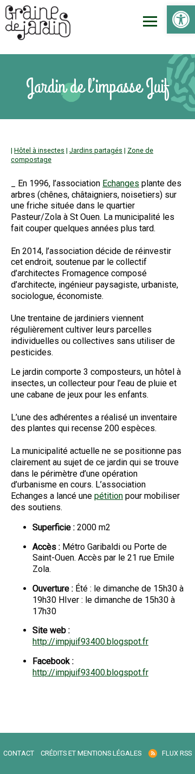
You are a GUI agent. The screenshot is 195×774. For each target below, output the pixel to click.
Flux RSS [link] (177, 753)
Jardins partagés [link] (95, 150)
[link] (181, 19)
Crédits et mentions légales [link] (91, 753)
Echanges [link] (120, 183)
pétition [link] (108, 496)
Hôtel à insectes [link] (39, 150)
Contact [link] (18, 753)
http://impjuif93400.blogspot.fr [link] (90, 641)
